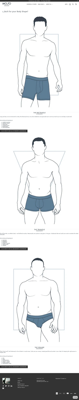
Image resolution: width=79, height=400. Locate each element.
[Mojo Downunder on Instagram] (8, 386)
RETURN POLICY (21, 384)
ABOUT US (48, 4)
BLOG (19, 382)
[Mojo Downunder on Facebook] (3, 386)
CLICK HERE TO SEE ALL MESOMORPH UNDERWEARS (13, 249)
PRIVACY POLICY (21, 387)
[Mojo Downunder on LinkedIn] (11, 386)
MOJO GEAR (41, 4)
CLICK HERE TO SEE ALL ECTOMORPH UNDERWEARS (13, 131)
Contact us (63, 378)
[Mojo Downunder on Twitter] (6, 386)
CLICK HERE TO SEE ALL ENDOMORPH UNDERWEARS (13, 366)
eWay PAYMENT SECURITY (23, 385)
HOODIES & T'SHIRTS (32, 4)
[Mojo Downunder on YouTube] (3, 388)
